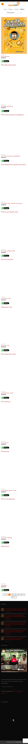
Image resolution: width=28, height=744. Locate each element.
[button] (2, 4)
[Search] (26, 4)
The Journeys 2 (5, 442)
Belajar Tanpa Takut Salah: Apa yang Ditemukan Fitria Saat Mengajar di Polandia (15, 632)
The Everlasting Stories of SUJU (8, 490)
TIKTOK (3, 693)
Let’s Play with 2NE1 (6, 298)
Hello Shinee (4, 585)
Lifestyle (16, 9)
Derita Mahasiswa (5, 56)
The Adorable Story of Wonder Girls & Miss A (11, 203)
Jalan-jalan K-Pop (5, 345)
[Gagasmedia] (14, 4)
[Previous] (3, 594)
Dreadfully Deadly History (7, 106)
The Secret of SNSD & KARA (8, 251)
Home (5, 9)
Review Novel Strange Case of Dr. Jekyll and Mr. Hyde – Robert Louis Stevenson (16, 609)
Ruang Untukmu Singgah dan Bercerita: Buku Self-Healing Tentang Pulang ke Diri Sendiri (15, 624)
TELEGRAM (17, 691)
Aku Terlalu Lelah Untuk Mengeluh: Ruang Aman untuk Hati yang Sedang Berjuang (15, 616)
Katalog (11, 9)
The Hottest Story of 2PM (7, 393)
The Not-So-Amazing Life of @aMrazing (10, 156)
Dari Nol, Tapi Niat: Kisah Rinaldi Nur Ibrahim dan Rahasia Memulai (15, 638)
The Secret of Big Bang (6, 537)
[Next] (15, 597)
